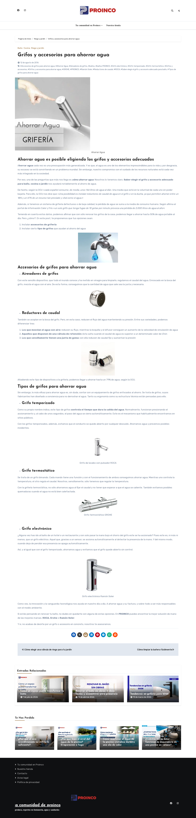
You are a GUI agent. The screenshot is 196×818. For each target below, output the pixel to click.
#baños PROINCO (102, 66)
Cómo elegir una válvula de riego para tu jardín (48, 649)
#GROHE (65, 69)
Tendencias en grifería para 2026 (149, 694)
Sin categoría (75, 734)
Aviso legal (22, 778)
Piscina (64, 734)
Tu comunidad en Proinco (88, 25)
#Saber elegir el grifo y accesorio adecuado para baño (144, 69)
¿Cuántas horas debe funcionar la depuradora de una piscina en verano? (161, 742)
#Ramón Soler (86, 69)
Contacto (22, 773)
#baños (91, 66)
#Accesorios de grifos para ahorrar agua (37, 66)
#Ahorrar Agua (61, 66)
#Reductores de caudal (103, 69)
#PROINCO (74, 69)
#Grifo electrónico (119, 66)
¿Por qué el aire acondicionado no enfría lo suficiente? (33, 742)
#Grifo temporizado (136, 66)
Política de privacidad (28, 782)
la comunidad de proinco (38, 805)
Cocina (27, 48)
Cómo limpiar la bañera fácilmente (154, 649)
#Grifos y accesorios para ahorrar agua (44, 69)
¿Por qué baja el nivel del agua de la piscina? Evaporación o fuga (75, 742)
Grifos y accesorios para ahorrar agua (63, 55)
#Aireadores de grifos (78, 66)
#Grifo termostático (155, 66)
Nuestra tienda (113, 25)
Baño (20, 48)
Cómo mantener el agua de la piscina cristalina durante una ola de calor (119, 742)
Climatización (24, 734)
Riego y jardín (37, 48)
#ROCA (117, 69)
